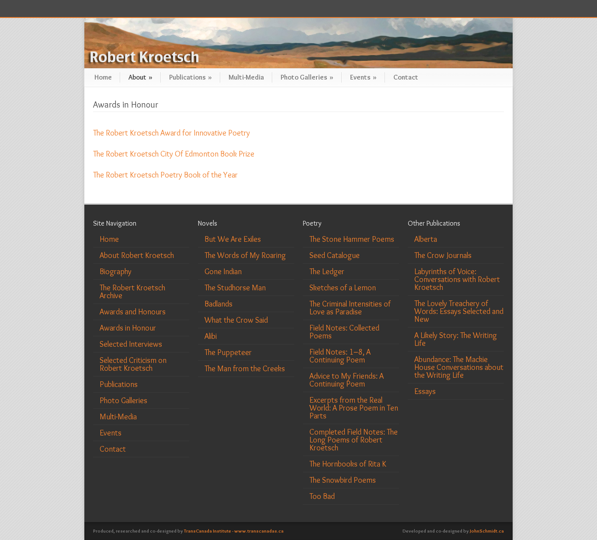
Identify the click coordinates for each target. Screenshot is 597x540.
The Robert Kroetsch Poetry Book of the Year (165, 175)
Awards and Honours (133, 312)
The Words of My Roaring (245, 255)
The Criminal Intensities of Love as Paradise (350, 308)
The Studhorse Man (235, 288)
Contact (405, 77)
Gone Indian (223, 271)
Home (103, 77)
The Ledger (326, 271)
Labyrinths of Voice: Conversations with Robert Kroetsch (457, 279)
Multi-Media (246, 77)
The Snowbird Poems (342, 480)
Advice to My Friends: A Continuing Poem (346, 380)
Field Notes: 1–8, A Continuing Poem (340, 356)
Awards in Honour (128, 328)
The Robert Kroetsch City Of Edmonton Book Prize (173, 154)
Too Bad (322, 496)
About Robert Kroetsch (137, 255)
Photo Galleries (307, 77)
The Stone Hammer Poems (351, 239)
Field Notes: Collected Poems (344, 332)
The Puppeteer (228, 352)
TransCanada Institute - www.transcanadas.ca (234, 531)
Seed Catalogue (334, 255)
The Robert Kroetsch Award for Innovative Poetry (171, 133)
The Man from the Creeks (245, 368)
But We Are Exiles (233, 239)
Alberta (425, 239)
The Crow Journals (443, 255)
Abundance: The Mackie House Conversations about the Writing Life (458, 367)
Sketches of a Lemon (342, 288)
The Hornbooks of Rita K (347, 464)
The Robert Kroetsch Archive (132, 291)
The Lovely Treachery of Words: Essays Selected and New (458, 311)
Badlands (219, 304)
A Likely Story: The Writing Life (455, 339)
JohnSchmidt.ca (487, 531)
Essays (425, 391)
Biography (116, 271)
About (140, 77)
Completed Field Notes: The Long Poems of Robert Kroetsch (353, 440)
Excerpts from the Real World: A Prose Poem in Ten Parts (353, 408)
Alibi (211, 336)
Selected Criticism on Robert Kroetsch (133, 364)
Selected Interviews (131, 344)
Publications (190, 77)
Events (363, 77)
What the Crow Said (236, 320)
